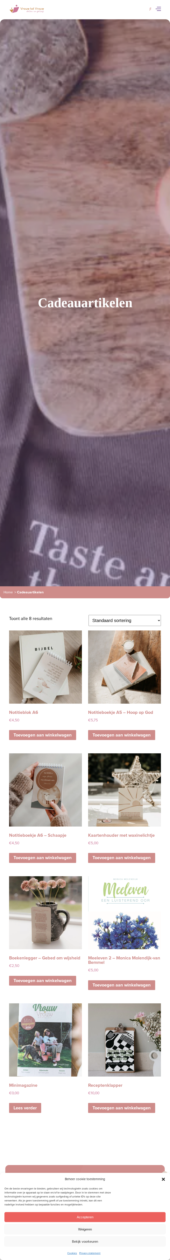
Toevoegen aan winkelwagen (43, 735)
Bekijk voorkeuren (85, 1241)
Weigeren (85, 1229)
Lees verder (25, 1108)
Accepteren (85, 1217)
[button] (163, 1179)
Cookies (72, 1253)
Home (8, 592)
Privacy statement (89, 1253)
